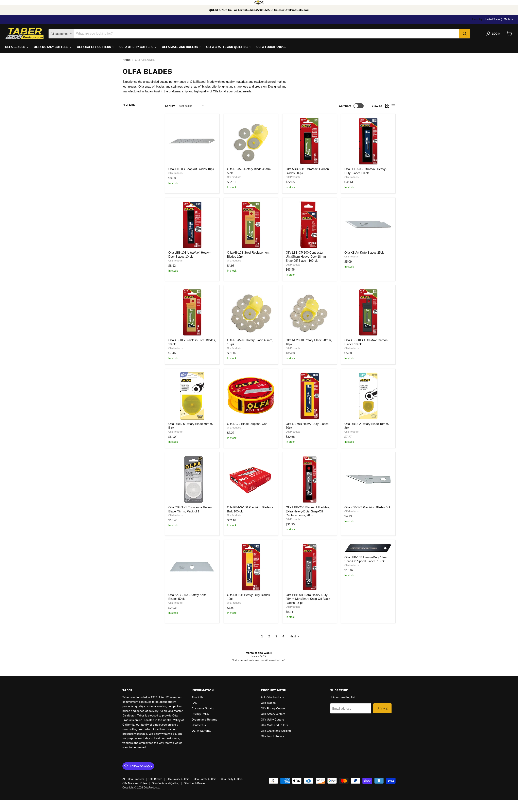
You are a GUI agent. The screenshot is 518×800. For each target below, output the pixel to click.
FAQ (194, 702)
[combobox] (266, 33)
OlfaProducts (175, 173)
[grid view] (387, 106)
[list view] (393, 106)
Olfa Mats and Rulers (274, 725)
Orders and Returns (204, 719)
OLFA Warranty (201, 730)
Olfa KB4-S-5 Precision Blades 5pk (367, 507)
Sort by (170, 105)
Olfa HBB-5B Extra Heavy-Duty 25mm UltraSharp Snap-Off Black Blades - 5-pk (308, 598)
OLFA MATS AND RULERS (180, 47)
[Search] (464, 33)
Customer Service (203, 708)
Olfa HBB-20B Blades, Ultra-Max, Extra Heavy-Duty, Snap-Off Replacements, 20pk (308, 511)
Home (126, 59)
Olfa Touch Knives (272, 736)
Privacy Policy (200, 713)
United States (497, 19)
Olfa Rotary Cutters (273, 708)
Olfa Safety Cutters (273, 713)
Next (293, 636)
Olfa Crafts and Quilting (276, 730)
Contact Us (199, 725)
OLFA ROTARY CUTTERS (51, 47)
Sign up (382, 708)
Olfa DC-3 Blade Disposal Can (247, 423)
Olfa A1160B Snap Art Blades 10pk (191, 169)
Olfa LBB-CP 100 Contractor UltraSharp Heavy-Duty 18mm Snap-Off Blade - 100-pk (306, 256)
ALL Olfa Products (272, 697)
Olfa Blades (268, 702)
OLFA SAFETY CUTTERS (94, 47)
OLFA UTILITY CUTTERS (136, 47)
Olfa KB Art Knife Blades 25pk (364, 252)
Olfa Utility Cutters (272, 719)
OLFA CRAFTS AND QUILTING (227, 47)
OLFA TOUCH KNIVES (271, 47)
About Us (197, 697)
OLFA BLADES (15, 47)
